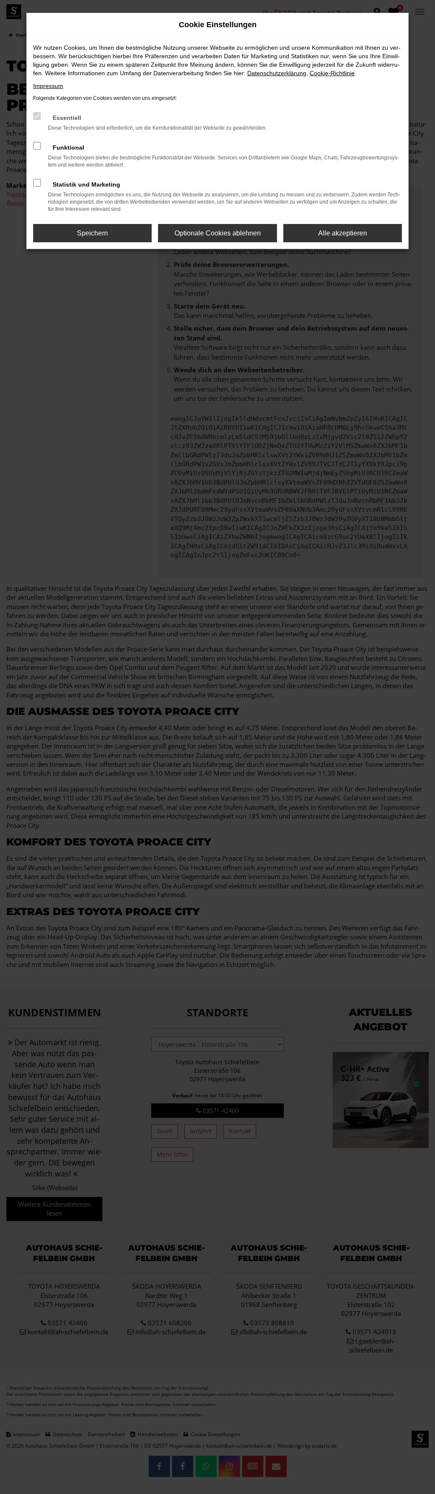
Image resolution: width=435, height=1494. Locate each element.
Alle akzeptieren (342, 233)
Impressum (48, 85)
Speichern (92, 233)
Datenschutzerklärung (276, 73)
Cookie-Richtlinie (332, 73)
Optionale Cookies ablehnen (218, 233)
